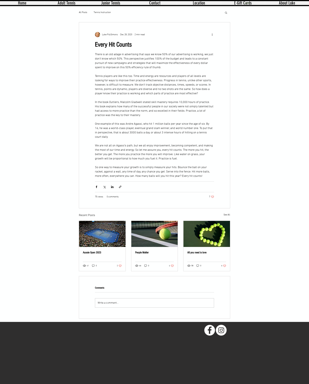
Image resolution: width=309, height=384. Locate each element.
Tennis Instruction (102, 12)
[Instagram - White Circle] (221, 330)
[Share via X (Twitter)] (104, 186)
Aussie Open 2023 (92, 252)
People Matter (142, 252)
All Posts (83, 12)
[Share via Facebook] (96, 186)
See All (227, 214)
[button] (226, 12)
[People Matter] (154, 234)
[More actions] (212, 35)
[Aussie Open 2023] (102, 234)
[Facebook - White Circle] (209, 330)
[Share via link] (120, 186)
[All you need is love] (206, 234)
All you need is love (196, 252)
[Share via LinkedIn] (112, 186)
